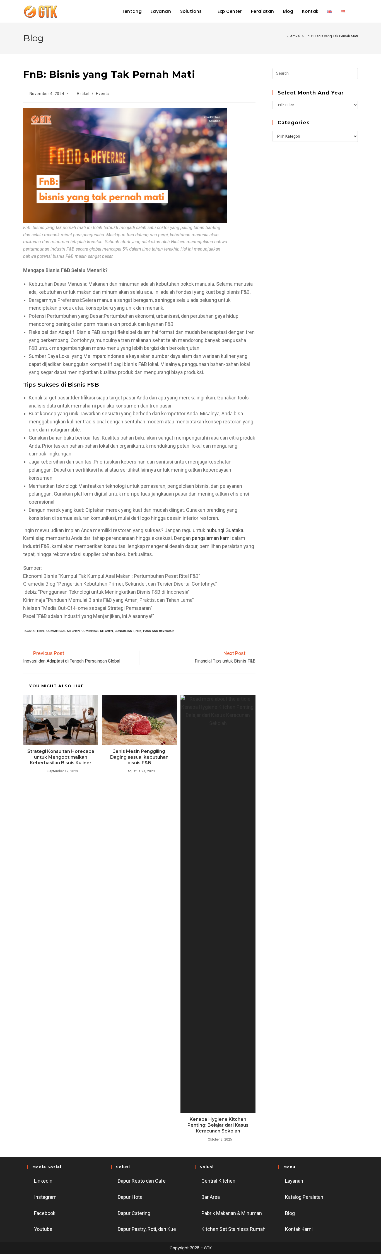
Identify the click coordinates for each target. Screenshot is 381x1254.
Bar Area (210, 1197)
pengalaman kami (211, 538)
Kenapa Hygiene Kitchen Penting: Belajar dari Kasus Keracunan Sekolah (218, 1125)
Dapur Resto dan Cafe (142, 1181)
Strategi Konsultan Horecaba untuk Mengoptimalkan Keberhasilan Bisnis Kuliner (60, 757)
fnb (138, 631)
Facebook (45, 1213)
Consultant (124, 631)
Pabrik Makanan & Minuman (231, 1213)
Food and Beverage (158, 631)
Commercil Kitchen (97, 631)
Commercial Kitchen (63, 631)
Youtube (43, 1229)
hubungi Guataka (224, 530)
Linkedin (43, 1181)
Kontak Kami (299, 1229)
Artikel (83, 93)
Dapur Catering (134, 1213)
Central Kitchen (218, 1181)
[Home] (283, 36)
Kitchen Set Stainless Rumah (233, 1229)
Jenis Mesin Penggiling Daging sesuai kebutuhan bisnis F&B (139, 757)
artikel (39, 631)
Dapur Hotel (131, 1197)
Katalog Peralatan (304, 1197)
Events (102, 93)
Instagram (45, 1197)
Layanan (294, 1181)
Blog (290, 1213)
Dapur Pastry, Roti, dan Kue (147, 1229)
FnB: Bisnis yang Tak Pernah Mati (332, 36)
